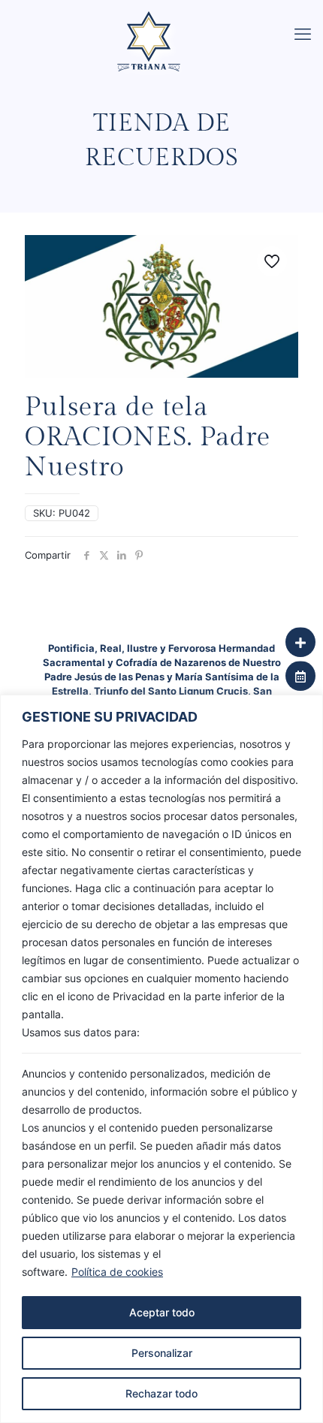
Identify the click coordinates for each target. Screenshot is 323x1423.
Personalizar (161, 1352)
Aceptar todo (162, 1312)
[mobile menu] (302, 34)
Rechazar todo (161, 1393)
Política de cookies (117, 1271)
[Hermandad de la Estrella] (167, 19)
